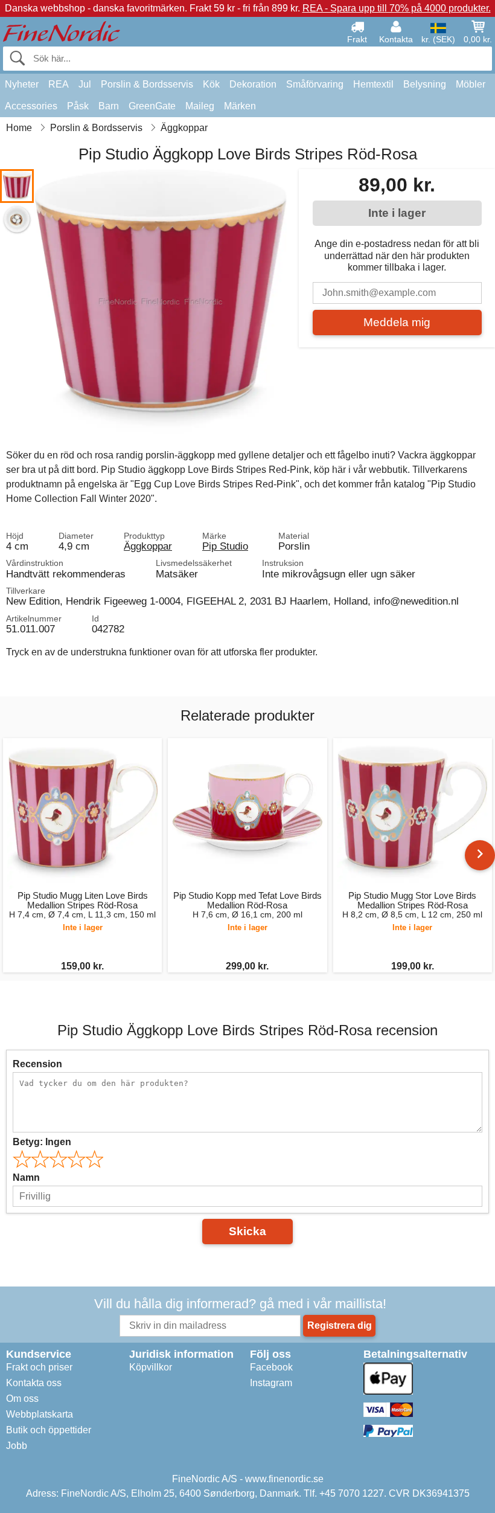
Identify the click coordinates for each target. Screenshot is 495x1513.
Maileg (199, 106)
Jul (84, 84)
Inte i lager (397, 213)
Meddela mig (396, 322)
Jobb (16, 1446)
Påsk (78, 106)
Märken (240, 106)
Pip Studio (225, 546)
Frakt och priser (39, 1367)
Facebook (271, 1367)
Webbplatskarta (39, 1414)
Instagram (271, 1383)
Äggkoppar (148, 546)
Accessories (31, 106)
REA (58, 84)
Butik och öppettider (48, 1430)
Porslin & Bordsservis (147, 84)
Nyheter (22, 84)
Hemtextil (373, 84)
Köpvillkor (150, 1367)
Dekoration (252, 84)
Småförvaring (314, 84)
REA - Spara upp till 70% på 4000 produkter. (396, 8)
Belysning (424, 84)
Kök (211, 84)
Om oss (22, 1398)
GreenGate (152, 106)
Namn (26, 1177)
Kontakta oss (34, 1383)
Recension (37, 1064)
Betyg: (42, 1142)
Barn (108, 106)
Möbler (470, 84)
